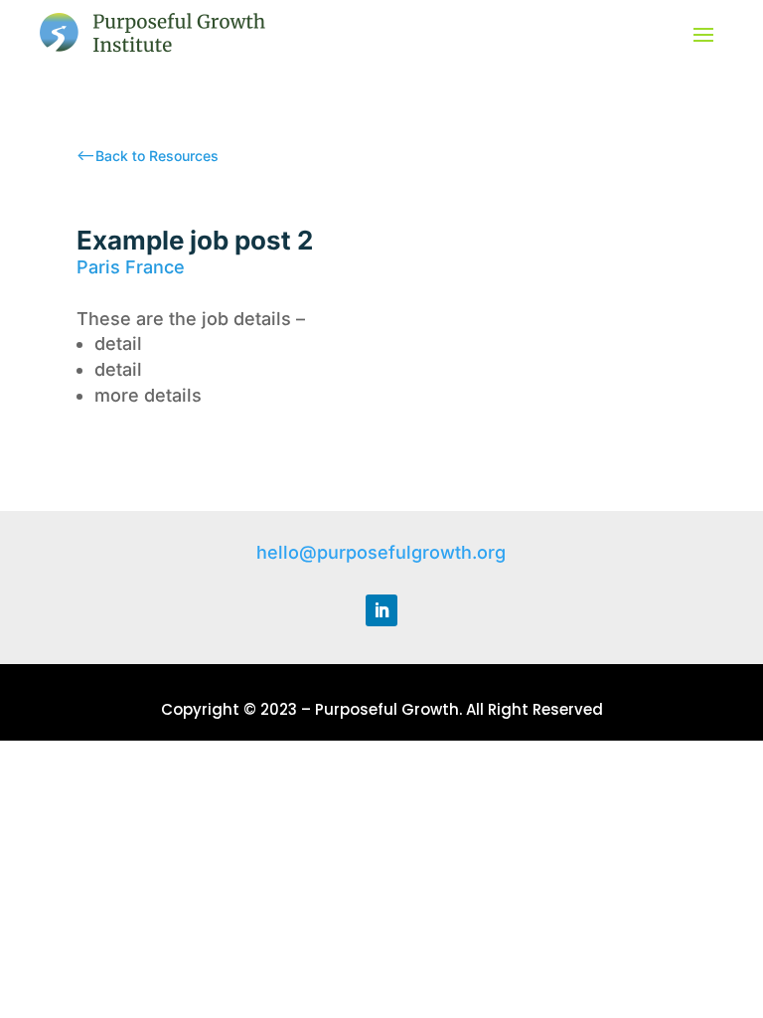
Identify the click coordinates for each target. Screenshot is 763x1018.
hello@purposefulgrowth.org (381, 552)
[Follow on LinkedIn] (381, 610)
